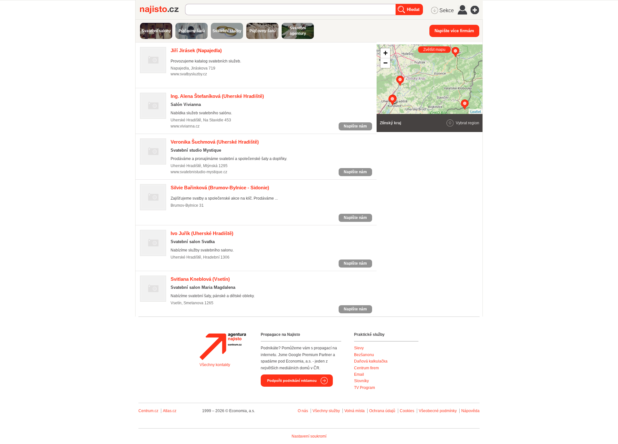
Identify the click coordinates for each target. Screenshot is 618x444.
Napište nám (355, 126)
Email (359, 374)
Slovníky (361, 381)
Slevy (359, 348)
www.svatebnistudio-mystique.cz (199, 172)
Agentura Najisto (223, 346)
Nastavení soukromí (309, 436)
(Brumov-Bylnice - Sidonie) (220, 187)
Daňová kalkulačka (371, 361)
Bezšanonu (364, 355)
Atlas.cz (169, 411)
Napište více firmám (454, 30)
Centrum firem (366, 368)
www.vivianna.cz (185, 126)
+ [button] (385, 53)
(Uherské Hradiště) (217, 96)
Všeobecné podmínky (438, 411)
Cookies (407, 411)
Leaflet (475, 111)
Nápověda (470, 411)
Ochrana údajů (382, 411)
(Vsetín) (200, 279)
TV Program (364, 387)
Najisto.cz (162, 9)
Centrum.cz (148, 411)
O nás (303, 411)
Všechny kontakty (215, 365)
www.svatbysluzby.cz (189, 74)
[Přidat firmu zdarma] (476, 10)
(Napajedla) (196, 50)
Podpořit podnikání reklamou (292, 381)
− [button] (385, 63)
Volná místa (354, 411)
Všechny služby (327, 411)
